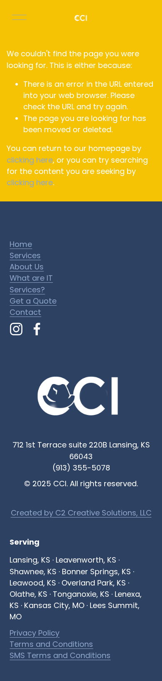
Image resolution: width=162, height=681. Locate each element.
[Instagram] (16, 329)
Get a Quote (33, 301)
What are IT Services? (31, 283)
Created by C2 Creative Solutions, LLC (81, 513)
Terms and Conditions (51, 644)
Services (25, 255)
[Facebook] (37, 329)
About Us (27, 266)
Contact (25, 312)
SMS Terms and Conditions (60, 655)
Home (21, 244)
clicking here (30, 160)
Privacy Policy (34, 633)
